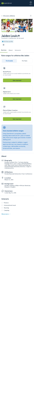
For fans (24, 61)
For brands (9, 61)
